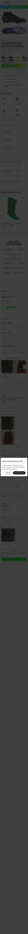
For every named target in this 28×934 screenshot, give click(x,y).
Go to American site (19, 472)
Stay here (8, 472)
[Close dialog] (26, 459)
